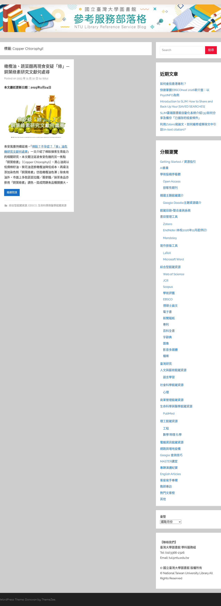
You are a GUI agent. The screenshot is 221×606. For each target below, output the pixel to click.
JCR (165, 280)
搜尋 (211, 50)
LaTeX (167, 253)
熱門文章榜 (167, 493)
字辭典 (167, 337)
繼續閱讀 (12, 192)
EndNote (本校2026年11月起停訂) (185, 230)
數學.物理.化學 (172, 434)
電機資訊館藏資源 (172, 442)
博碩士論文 (170, 305)
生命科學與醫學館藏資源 (52, 205)
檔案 (166, 356)
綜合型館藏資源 (18, 205)
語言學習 (169, 377)
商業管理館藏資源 (172, 400)
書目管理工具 (169, 216)
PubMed (169, 413)
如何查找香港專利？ (173, 84)
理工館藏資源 (169, 421)
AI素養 (164, 168)
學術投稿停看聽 (170, 174)
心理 (166, 392)
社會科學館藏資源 (172, 385)
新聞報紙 (169, 318)
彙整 (163, 516)
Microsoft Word (173, 259)
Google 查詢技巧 (171, 455)
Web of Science (173, 274)
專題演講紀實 (169, 467)
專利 (166, 324)
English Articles (170, 474)
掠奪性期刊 (170, 187)
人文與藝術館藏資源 (173, 370)
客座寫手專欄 (169, 480)
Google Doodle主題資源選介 (182, 202)
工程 (166, 428)
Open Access (171, 181)
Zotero (167, 224)
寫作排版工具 (169, 245)
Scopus (168, 286)
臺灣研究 (166, 363)
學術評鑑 (169, 293)
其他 (163, 499)
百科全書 (169, 331)
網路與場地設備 (170, 448)
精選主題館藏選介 (172, 195)
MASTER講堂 (168, 461)
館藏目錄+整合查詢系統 (175, 210)
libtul (45, 78)
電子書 (167, 312)
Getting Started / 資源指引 (178, 161)
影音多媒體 (170, 350)
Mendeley (170, 238)
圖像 (166, 343)
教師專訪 (166, 486)
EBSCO (32, 205)
